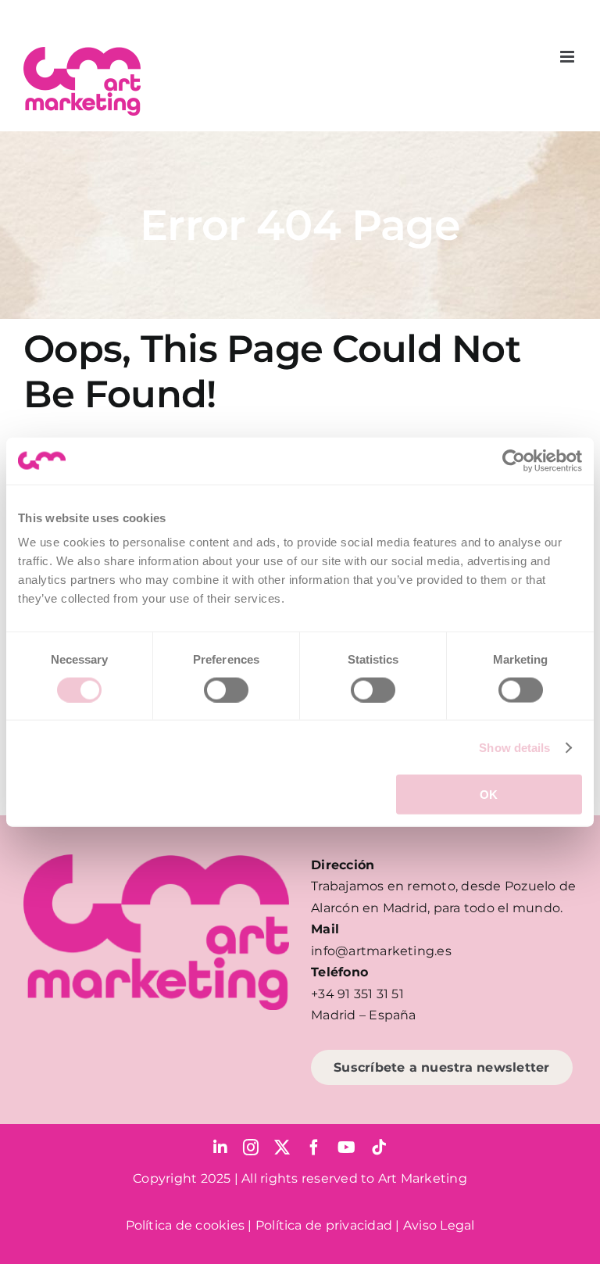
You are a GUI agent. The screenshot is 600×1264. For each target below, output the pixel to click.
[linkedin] (220, 1147)
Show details (514, 747)
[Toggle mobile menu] (568, 56)
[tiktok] (379, 1147)
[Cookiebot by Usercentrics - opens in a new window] (513, 460)
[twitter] (282, 1147)
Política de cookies (185, 1225)
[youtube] (346, 1147)
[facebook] (314, 1147)
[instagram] (251, 1147)
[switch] (226, 689)
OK (489, 794)
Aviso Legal (439, 1225)
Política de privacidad (323, 1225)
